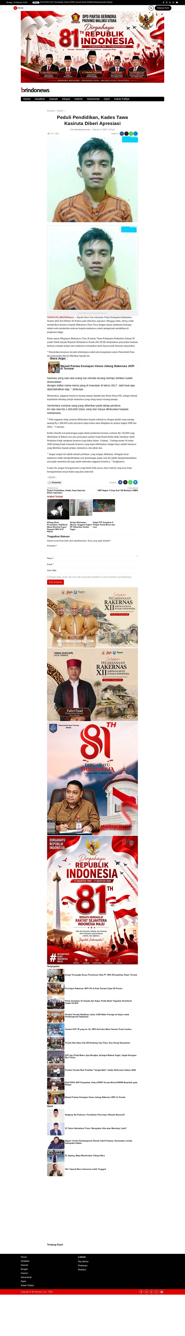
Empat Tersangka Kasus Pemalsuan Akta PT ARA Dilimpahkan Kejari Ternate (101, 975)
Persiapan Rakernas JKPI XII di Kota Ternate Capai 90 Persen (93, 988)
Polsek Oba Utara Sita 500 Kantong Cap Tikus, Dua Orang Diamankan (97, 1043)
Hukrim (78, 98)
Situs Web (51, 570)
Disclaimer (48, 1251)
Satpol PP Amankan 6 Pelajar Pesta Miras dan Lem (104, 524)
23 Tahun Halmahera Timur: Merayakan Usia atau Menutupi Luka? (95, 1128)
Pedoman (48, 1249)
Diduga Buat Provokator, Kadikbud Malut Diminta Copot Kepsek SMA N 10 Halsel (57, 527)
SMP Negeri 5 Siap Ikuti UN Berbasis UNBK (117, 490)
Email (50, 564)
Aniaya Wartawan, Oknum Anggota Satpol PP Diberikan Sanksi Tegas (81, 525)
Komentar (52, 546)
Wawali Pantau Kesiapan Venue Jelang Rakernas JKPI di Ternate (97, 367)
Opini (107, 98)
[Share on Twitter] (126, 133)
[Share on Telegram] (135, 133)
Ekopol (66, 98)
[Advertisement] (86, 1315)
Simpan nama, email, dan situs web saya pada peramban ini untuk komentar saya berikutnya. (90, 577)
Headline (40, 98)
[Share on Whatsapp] (131, 133)
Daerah (53, 98)
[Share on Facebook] (122, 133)
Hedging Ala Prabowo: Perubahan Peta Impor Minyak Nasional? (95, 1115)
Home (26, 98)
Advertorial (93, 98)
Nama (50, 558)
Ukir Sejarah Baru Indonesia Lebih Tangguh (85, 1169)
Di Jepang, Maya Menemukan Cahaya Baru (85, 1155)
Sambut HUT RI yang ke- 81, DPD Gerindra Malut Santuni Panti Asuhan (98, 1029)
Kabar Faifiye (122, 98)
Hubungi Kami (163, 8)
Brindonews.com (39, 1292)
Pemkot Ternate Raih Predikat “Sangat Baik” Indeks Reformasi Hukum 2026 (100, 1070)
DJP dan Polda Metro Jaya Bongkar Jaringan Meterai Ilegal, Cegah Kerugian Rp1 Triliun (76, 2)
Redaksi (82, 1269)
